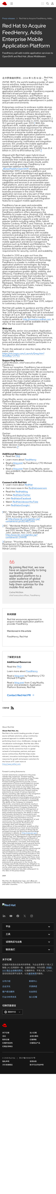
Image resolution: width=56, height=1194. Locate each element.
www (17, 518)
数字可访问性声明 (37, 1065)
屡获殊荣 (32, 973)
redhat (14, 764)
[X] (24, 916)
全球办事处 (34, 1036)
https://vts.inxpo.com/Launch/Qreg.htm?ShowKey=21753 (23, 354)
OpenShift (23, 168)
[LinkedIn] (4, 916)
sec (32, 833)
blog (25, 491)
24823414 (29, 521)
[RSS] (12, 708)
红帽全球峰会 (7, 1046)
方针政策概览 (7, 1065)
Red (27, 484)
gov (35, 833)
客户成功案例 (8, 991)
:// (13, 518)
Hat (31, 484)
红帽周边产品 (35, 1043)
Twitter (26, 494)
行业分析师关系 (9, 997)
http (10, 518)
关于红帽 (5, 1033)
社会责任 (33, 991)
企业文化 (6, 986)
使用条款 (33, 1061)
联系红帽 (5, 1039)
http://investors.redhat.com (37, 319)
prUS (21, 521)
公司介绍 (6, 981)
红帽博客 (33, 1039)
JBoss (5, 168)
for (16, 168)
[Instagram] (31, 916)
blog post (18, 463)
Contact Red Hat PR (19, 695)
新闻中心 (33, 981)
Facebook (26, 498)
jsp (37, 518)
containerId (11, 521)
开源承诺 (33, 986)
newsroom (41, 488)
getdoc (32, 518)
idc (21, 518)
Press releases (8, 18)
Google (25, 505)
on (22, 494)
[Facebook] (18, 916)
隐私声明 (5, 1061)
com (25, 518)
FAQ (18, 456)
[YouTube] (11, 916)
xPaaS (12, 168)
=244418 (22, 537)
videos (23, 501)
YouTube (33, 501)
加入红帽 (33, 997)
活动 (4, 1036)
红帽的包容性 (7, 1043)
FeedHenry (30, 459)
